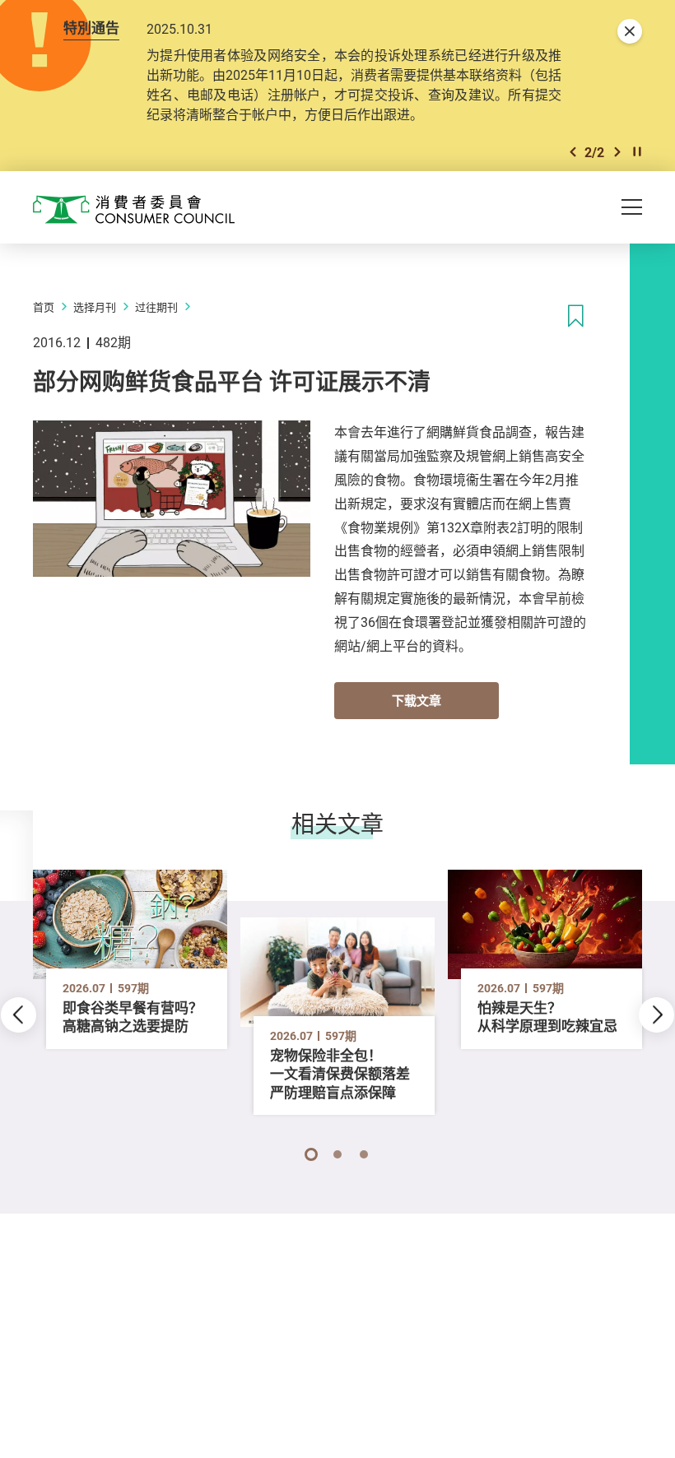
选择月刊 (94, 306)
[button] (573, 151)
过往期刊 (156, 306)
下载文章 (416, 700)
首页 (43, 306)
